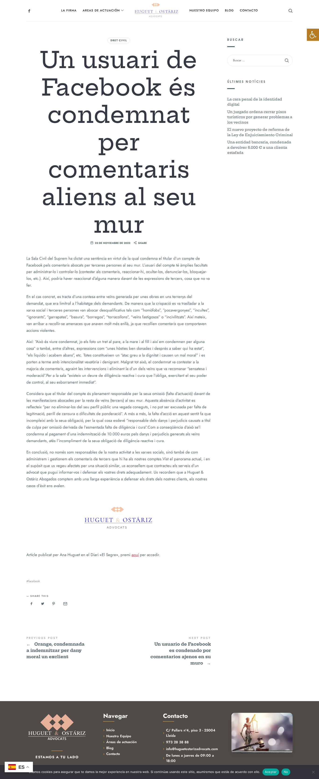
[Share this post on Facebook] (31, 604)
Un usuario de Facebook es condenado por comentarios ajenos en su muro (165, 651)
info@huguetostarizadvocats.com (192, 748)
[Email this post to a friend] (65, 604)
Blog (109, 748)
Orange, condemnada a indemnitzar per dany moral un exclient (72, 648)
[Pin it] (54, 604)
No (286, 772)
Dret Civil (118, 40)
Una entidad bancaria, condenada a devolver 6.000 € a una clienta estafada (259, 147)
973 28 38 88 (177, 742)
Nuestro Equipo (118, 736)
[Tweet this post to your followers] (43, 604)
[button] (313, 35)
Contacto (113, 753)
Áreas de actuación (121, 742)
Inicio (110, 730)
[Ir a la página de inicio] (57, 727)
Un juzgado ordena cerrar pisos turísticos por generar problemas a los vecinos (259, 117)
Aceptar (271, 772)
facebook (34, 581)
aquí (135, 554)
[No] (313, 772)
